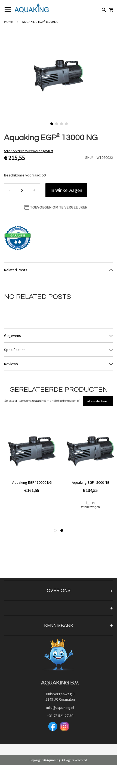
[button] (51, 123)
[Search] (104, 10)
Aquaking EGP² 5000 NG (90, 482)
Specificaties (15, 349)
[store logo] (31, 7)
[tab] (58, 270)
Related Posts (15, 269)
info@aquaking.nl (58, 707)
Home (8, 22)
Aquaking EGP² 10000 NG (32, 482)
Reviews (11, 363)
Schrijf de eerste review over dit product (28, 151)
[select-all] (98, 401)
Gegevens (12, 335)
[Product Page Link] (32, 452)
